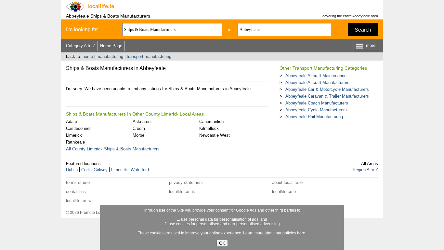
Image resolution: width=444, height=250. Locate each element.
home (88, 56)
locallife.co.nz (79, 200)
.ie (100, 6)
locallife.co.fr (284, 191)
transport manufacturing (149, 56)
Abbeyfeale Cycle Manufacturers (316, 109)
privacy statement (186, 182)
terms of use (78, 182)
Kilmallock (209, 128)
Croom (139, 128)
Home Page (111, 45)
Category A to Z (80, 45)
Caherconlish (211, 121)
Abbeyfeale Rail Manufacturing (314, 116)
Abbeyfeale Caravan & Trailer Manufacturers (327, 96)
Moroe (138, 135)
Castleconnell (78, 128)
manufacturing (110, 56)
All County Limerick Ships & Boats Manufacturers (113, 148)
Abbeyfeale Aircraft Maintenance (315, 75)
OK (222, 243)
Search (363, 30)
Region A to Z (365, 169)
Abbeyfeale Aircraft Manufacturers (317, 82)
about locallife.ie (287, 182)
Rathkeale (75, 142)
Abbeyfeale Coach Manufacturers (316, 103)
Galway (101, 169)
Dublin (72, 169)
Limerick (74, 135)
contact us (76, 191)
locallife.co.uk (182, 191)
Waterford (140, 169)
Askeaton (141, 121)
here (301, 233)
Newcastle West (214, 135)
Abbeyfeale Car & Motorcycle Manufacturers (327, 89)
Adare (71, 121)
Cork (85, 169)
